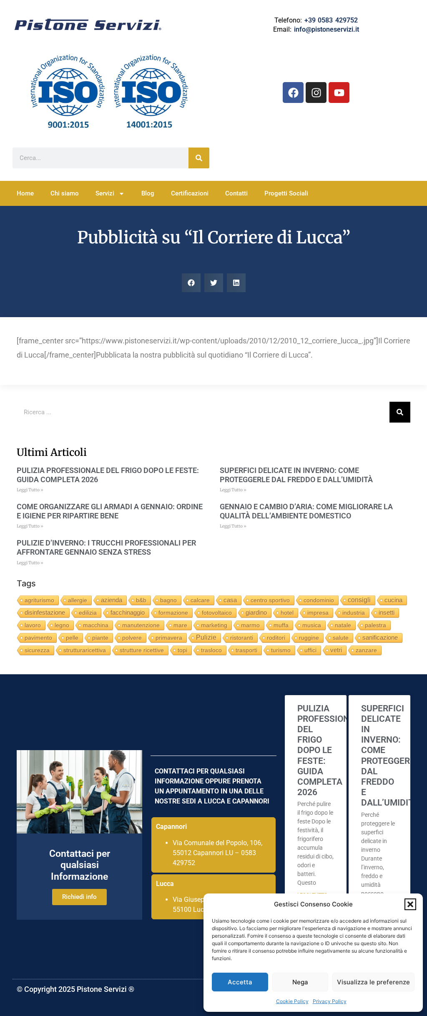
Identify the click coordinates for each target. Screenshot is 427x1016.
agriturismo (39, 600)
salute (341, 637)
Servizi (104, 193)
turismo (281, 650)
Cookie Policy (292, 1001)
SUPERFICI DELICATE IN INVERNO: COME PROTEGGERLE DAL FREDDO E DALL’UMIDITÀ (296, 475)
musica (311, 625)
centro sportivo (270, 600)
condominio (319, 600)
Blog (147, 193)
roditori (276, 637)
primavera (169, 637)
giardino (256, 612)
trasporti (246, 650)
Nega (300, 982)
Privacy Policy (330, 1001)
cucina (393, 600)
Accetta (240, 982)
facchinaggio (128, 612)
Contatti (236, 193)
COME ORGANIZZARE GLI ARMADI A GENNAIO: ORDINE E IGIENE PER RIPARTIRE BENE (110, 511)
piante (100, 637)
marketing (214, 625)
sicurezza (37, 650)
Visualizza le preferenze (373, 982)
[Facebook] (293, 92)
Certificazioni (189, 193)
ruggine (309, 637)
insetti (386, 612)
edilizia (88, 612)
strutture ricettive (142, 650)
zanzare (366, 650)
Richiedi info (79, 897)
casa (230, 599)
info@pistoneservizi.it (326, 29)
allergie (77, 600)
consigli (359, 599)
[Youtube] (339, 92)
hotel (287, 612)
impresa (318, 612)
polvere (132, 637)
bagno (168, 600)
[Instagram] (316, 92)
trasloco (211, 650)
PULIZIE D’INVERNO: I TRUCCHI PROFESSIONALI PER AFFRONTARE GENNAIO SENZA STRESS (106, 547)
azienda (111, 600)
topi (182, 650)
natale (343, 625)
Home (25, 193)
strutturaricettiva (84, 650)
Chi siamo (64, 193)
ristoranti (241, 637)
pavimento (38, 637)
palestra (375, 625)
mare (180, 625)
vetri (336, 650)
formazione (173, 612)
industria (353, 612)
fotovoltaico (217, 612)
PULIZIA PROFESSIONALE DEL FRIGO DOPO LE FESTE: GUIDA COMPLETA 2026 (331, 750)
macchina (95, 625)
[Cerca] (198, 158)
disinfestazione (45, 612)
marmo (250, 625)
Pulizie (206, 637)
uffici (310, 650)
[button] (410, 904)
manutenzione (141, 625)
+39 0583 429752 (331, 20)
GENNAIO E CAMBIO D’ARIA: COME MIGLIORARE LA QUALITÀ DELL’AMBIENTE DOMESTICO (306, 511)
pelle (72, 637)
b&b (141, 600)
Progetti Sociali (286, 193)
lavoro (33, 625)
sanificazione (380, 637)
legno (62, 625)
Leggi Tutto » (30, 490)
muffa (281, 625)
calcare (200, 600)
